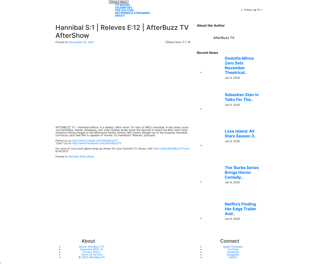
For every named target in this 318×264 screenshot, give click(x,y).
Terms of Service (91, 254)
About (120, 15)
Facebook (233, 252)
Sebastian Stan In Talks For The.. (242, 97)
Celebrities (123, 7)
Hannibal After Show (81, 156)
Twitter (233, 257)
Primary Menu (118, 1)
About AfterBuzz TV (91, 246)
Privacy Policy (92, 252)
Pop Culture (124, 10)
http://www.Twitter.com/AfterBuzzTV (95, 140)
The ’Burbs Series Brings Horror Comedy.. (242, 172)
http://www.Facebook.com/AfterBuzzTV (97, 143)
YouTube (233, 249)
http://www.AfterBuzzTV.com (171, 148)
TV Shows (122, 5)
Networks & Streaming (132, 13)
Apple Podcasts (233, 246)
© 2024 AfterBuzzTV (91, 257)
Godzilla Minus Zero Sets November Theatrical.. (239, 65)
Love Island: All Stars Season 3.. (240, 133)
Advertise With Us (91, 249)
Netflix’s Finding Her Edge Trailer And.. (240, 209)
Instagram (233, 254)
